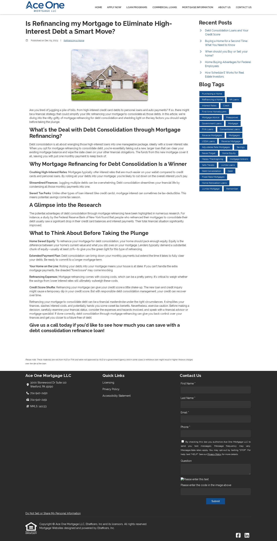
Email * (185, 412)
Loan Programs (136, 7)
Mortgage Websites (51, 528)
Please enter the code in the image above (206, 485)
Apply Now (114, 7)
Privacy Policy (111, 389)
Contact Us (244, 7)
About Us (224, 7)
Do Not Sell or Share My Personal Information (53, 513)
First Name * (188, 383)
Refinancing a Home (74, 40)
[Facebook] (238, 535)
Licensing (108, 382)
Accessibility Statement (117, 395)
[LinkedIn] (247, 535)
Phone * (185, 426)
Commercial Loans (164, 7)
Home (98, 7)
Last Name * (188, 397)
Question (186, 460)
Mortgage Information (197, 7)
